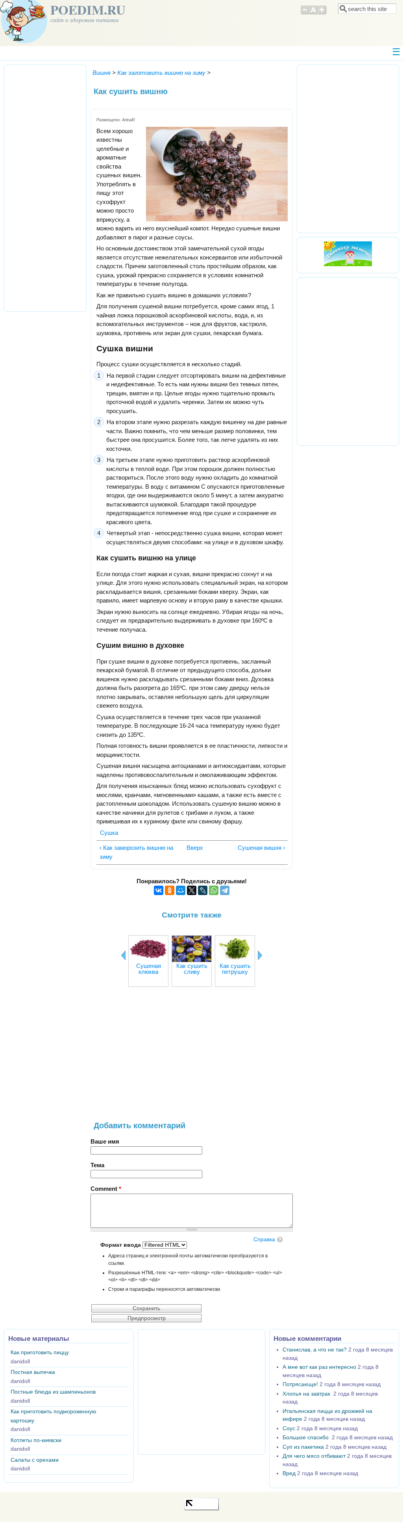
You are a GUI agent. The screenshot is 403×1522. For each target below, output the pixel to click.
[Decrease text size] (304, 13)
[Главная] (23, 41)
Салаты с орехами (35, 1460)
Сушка (109, 832)
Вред (289, 1473)
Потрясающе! (300, 1384)
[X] (191, 890)
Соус (289, 1428)
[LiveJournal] (202, 890)
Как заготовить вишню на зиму (161, 72)
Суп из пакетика (303, 1447)
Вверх (190, 847)
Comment (106, 1188)
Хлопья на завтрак (307, 1394)
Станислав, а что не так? (315, 1350)
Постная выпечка (33, 1372)
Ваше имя (105, 1141)
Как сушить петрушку (235, 968)
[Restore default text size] (313, 13)
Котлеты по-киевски (36, 1440)
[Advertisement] (192, 1058)
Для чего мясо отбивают (314, 1456)
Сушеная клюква (148, 968)
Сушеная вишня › (261, 847)
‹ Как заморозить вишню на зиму (136, 852)
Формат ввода (121, 1245)
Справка (264, 1239)
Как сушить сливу (191, 968)
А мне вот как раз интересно (319, 1367)
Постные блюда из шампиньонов (53, 1392)
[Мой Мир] (180, 890)
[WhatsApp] (213, 890)
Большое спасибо (306, 1437)
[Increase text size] (322, 13)
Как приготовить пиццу (40, 1352)
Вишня (101, 72)
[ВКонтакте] (158, 890)
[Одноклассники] (169, 890)
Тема (97, 1165)
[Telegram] (224, 890)
